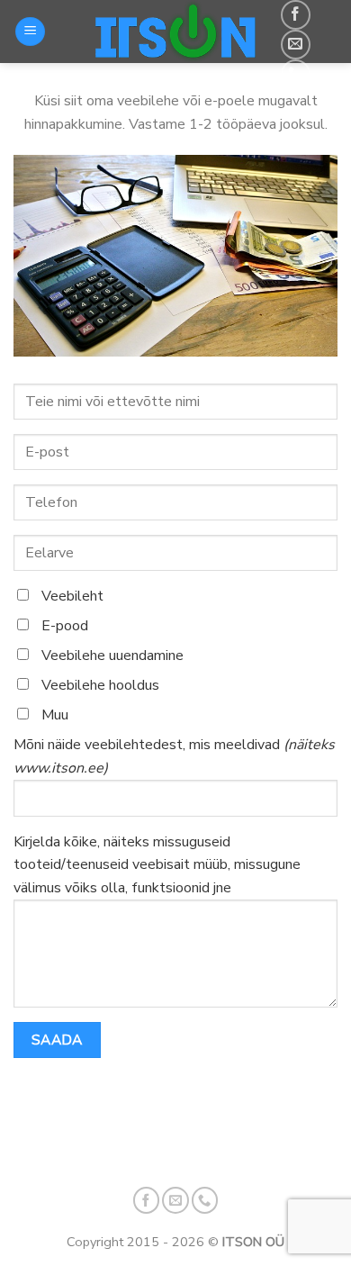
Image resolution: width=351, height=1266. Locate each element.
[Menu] (30, 32)
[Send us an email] (295, 44)
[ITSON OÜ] (176, 31)
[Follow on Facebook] (295, 15)
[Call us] (295, 74)
